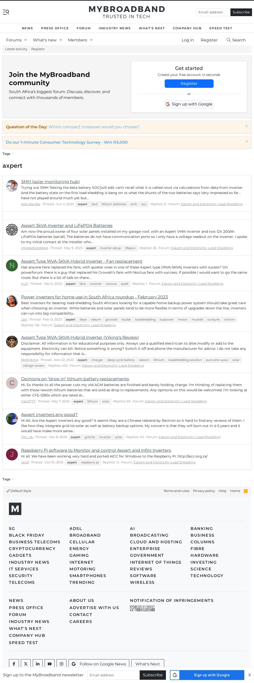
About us (81, 600)
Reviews (141, 569)
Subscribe (241, 12)
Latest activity (16, 49)
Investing (203, 562)
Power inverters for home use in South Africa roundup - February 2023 (94, 296)
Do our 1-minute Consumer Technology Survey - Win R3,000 (67, 142)
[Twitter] (26, 664)
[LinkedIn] (38, 664)
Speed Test (220, 28)
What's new (45, 40)
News (27, 28)
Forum (84, 28)
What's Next (152, 28)
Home (235, 491)
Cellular (82, 542)
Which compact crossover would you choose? (93, 127)
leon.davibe (30, 204)
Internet (81, 562)
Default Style (20, 491)
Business (202, 535)
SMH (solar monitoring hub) (50, 181)
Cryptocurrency (32, 548)
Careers (80, 621)
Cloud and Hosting (156, 542)
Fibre (197, 548)
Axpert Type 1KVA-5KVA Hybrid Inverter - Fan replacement (81, 261)
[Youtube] (50, 664)
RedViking (29, 360)
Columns (202, 542)
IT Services (24, 569)
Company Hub (187, 28)
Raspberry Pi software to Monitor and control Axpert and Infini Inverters (96, 450)
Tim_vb (27, 437)
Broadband (85, 535)
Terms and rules (176, 491)
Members (77, 40)
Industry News (115, 28)
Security (21, 575)
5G (12, 528)
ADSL (75, 528)
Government (147, 555)
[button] (25, 40)
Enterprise (145, 548)
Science (201, 569)
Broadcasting (149, 535)
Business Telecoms (34, 542)
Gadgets (20, 555)
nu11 (24, 284)
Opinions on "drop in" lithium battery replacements (75, 378)
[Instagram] (61, 664)
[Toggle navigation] (6, 11)
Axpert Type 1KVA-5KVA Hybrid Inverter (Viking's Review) (80, 337)
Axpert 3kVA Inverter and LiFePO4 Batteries (66, 225)
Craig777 (28, 401)
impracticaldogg (34, 248)
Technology (207, 575)
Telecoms (22, 582)
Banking (201, 528)
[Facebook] (14, 664)
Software (143, 575)
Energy (79, 548)
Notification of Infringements (172, 600)
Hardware (204, 555)
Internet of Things (156, 562)
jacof (25, 462)
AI (132, 528)
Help (222, 491)
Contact (80, 614)
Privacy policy (204, 491)
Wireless (142, 582)
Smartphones (87, 575)
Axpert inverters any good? (49, 414)
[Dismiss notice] (246, 126)
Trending (82, 582)
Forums (14, 40)
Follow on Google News (103, 664)
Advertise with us (94, 607)
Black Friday (26, 535)
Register (38, 49)
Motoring (82, 569)
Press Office (55, 28)
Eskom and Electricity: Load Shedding (212, 204)
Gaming (79, 555)
